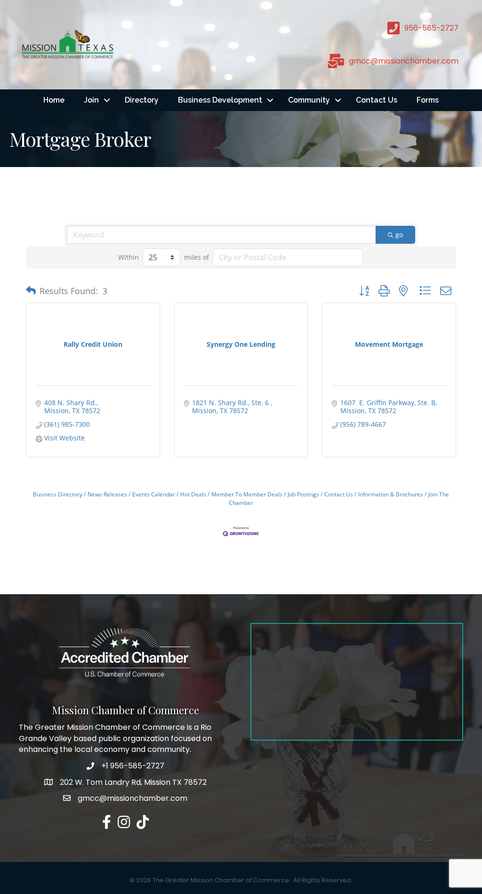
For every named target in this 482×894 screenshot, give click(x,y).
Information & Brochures (390, 494)
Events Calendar (153, 494)
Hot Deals (193, 494)
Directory (142, 100)
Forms (428, 100)
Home (53, 100)
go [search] (399, 234)
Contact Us (376, 100)
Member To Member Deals (246, 494)
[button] (31, 290)
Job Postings (303, 494)
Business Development (220, 100)
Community (309, 100)
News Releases (107, 494)
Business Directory (57, 494)
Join (91, 100)
